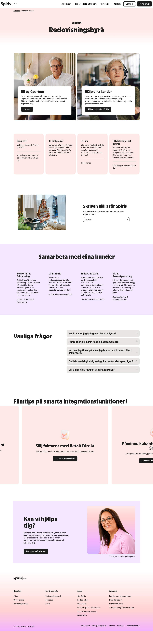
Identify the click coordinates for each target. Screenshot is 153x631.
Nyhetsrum (82, 615)
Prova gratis (144, 4)
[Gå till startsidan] (9, 4)
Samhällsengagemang (86, 611)
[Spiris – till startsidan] (77, 578)
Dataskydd (85, 626)
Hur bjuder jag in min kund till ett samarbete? (94, 341)
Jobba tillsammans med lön (60, 294)
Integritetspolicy (99, 626)
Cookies (120, 626)
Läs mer (27, 109)
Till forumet (86, 163)
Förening (49, 600)
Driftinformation (116, 604)
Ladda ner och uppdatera (120, 596)
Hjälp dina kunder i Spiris (98, 109)
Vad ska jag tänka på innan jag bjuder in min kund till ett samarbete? (100, 351)
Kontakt (117, 4)
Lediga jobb (82, 600)
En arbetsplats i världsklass (88, 607)
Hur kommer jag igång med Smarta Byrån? (92, 333)
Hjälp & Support (90, 4)
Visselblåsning (133, 626)
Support (17, 11)
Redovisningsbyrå (53, 596)
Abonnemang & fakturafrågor (122, 607)
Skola (47, 604)
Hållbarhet (81, 604)
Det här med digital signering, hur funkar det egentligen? (101, 361)
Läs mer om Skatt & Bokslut (92, 299)
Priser (77, 4)
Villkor (112, 626)
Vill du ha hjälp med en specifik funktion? (92, 369)
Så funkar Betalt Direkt (43, 458)
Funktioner (66, 4)
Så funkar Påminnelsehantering (133, 460)
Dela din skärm (115, 600)
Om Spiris (105, 4)
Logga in (129, 4)
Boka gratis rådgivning (35, 551)
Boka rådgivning (21, 604)
